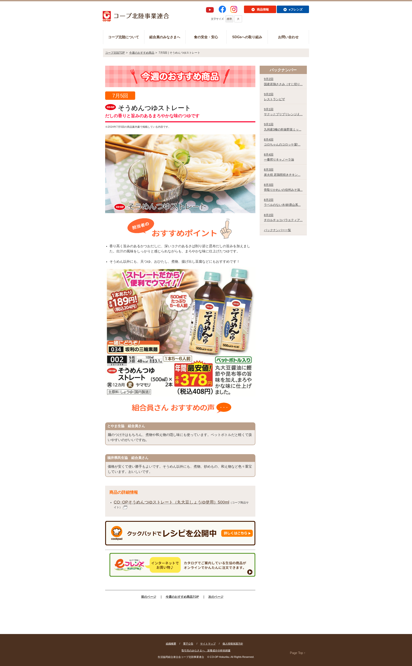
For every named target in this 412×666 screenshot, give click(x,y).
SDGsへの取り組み (247, 37)
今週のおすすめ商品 (141, 52)
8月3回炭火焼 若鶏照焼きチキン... (282, 172)
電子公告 (188, 643)
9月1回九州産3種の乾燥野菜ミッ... (282, 127)
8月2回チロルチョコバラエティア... (283, 217)
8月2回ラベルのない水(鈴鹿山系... (282, 202)
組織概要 (171, 643)
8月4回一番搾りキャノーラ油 (279, 157)
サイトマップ (208, 643)
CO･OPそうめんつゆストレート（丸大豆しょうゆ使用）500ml (171, 502)
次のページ (215, 596)
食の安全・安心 (206, 37)
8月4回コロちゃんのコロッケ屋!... (282, 142)
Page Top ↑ (298, 653)
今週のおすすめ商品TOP (182, 596)
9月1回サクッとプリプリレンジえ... (283, 112)
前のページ (148, 596)
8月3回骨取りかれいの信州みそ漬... (283, 187)
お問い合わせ (288, 37)
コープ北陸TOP (115, 52)
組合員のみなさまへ (164, 37)
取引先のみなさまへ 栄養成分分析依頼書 (206, 650)
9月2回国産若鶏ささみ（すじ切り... (283, 81)
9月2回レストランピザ (274, 97)
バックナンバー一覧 (277, 230)
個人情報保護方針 (233, 643)
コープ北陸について (123, 37)
